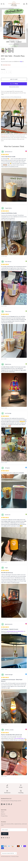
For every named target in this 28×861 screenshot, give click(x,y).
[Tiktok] (11, 804)
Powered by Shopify (15, 856)
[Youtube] (4, 804)
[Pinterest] (9, 804)
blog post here (4, 136)
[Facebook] (2, 804)
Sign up (5, 833)
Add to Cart (14, 79)
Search (2, 811)
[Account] (23, 3)
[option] (14, 27)
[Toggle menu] (1, 3)
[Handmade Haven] (14, 4)
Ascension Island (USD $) (8, 853)
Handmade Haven (7, 64)
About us (3, 814)
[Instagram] (6, 804)
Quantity (3, 69)
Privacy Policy (4, 816)
